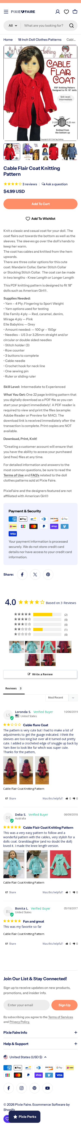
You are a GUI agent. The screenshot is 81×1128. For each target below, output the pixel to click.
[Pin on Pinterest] (48, 574)
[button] (68, 798)
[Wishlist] (66, 12)
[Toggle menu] (6, 11)
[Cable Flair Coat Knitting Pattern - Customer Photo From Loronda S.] (64, 647)
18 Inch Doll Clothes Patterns (39, 39)
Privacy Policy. (20, 1022)
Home (8, 39)
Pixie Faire (23, 1104)
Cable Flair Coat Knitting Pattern (23, 789)
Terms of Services (60, 1017)
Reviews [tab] (11, 688)
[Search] (71, 25)
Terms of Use (13, 475)
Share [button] (12, 798)
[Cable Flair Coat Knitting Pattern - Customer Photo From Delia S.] (16, 647)
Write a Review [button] (42, 674)
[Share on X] (35, 574)
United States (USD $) (26, 1057)
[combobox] (40, 25)
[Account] (57, 11)
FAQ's (35, 475)
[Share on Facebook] (22, 574)
